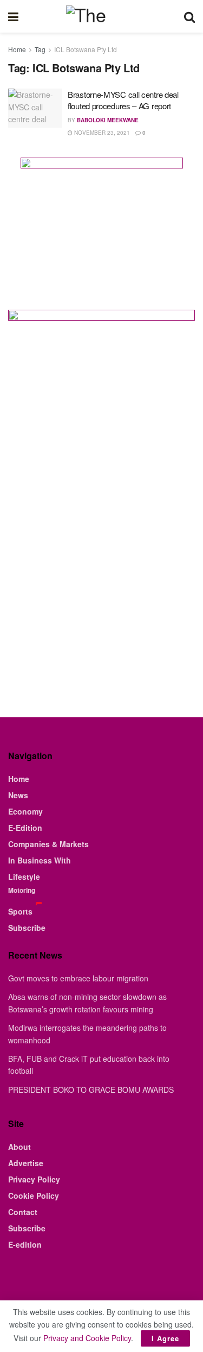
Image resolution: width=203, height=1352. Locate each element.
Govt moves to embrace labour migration (78, 978)
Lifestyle (24, 876)
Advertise (25, 1162)
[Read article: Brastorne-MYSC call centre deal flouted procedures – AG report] (35, 108)
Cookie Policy (33, 1195)
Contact (22, 1211)
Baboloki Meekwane (108, 120)
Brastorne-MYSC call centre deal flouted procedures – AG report (123, 100)
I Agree (165, 1338)
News (18, 795)
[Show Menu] (13, 16)
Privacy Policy (34, 1179)
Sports (20, 911)
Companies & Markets (48, 843)
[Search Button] (189, 16)
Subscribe (26, 927)
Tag (40, 49)
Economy (25, 811)
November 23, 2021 (101, 132)
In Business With (39, 860)
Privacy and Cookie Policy (87, 1337)
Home (17, 49)
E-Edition (25, 827)
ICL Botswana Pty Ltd (85, 49)
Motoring (21, 890)
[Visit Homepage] (101, 16)
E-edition (25, 1244)
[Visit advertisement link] (101, 225)
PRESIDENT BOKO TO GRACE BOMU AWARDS (91, 1089)
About (19, 1146)
